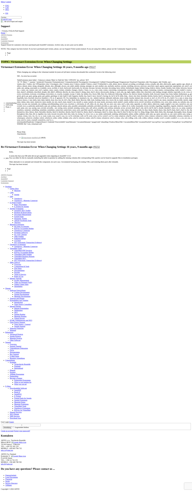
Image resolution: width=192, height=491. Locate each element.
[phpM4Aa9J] (26, 138)
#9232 (96, 146)
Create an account (7, 431)
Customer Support (7, 41)
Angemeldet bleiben (22, 427)
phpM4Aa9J (36, 138)
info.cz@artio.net (7, 450)
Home (3, 33)
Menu (3, 2)
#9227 (92, 67)
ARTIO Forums (6, 35)
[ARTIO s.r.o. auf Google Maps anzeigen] (18, 442)
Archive (4, 37)
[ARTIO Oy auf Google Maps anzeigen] (18, 456)
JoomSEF (4, 39)
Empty (11, 422)
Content (8, 2)
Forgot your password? (22, 431)
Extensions (5, 43)
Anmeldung (7, 427)
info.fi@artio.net (6, 464)
